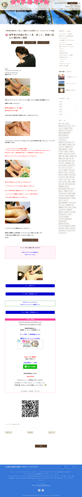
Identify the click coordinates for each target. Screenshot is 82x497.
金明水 (67, 177)
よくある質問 (65, 128)
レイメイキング (69, 167)
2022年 (60, 104)
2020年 (60, 109)
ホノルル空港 (61, 195)
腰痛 (70, 177)
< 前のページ (8, 432)
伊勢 (59, 123)
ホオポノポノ (62, 51)
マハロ (74, 144)
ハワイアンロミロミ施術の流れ (57, 472)
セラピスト (71, 191)
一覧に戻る (30, 432)
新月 (59, 160)
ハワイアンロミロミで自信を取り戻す (65, 219)
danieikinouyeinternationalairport (64, 198)
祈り (70, 158)
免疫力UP (67, 228)
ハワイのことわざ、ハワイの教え (66, 55)
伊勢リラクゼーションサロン (66, 160)
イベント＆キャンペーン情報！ (65, 34)
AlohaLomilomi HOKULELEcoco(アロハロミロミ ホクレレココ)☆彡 (34, 478)
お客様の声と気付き (16, 424)
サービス (69, 126)
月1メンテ (64, 181)
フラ (73, 142)
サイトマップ (41, 480)
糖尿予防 (66, 174)
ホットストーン (62, 42)
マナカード (61, 49)
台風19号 (73, 181)
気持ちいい (61, 191)
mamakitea (73, 198)
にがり (60, 205)
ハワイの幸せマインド (62, 230)
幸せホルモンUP (61, 228)
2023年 (60, 101)
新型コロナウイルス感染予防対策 (66, 36)
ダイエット (61, 200)
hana (73, 163)
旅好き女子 (69, 144)
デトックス (61, 170)
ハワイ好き (70, 149)
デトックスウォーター (72, 202)
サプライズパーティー (71, 165)
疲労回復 (65, 170)
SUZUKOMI (60, 153)
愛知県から (64, 144)
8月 (75, 156)
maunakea (64, 165)
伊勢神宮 (60, 158)
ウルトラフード (71, 172)
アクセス (70, 128)
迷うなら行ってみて (71, 184)
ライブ (65, 179)
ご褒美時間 (66, 191)
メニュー (73, 126)
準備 (63, 184)
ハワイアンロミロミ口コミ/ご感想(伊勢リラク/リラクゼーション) (38, 474)
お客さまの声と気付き (62, 221)
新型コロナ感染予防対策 (63, 202)
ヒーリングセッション (62, 233)
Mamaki (60, 172)
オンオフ (60, 181)
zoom (63, 205)
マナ (59, 167)
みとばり (69, 207)
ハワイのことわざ (71, 170)
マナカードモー (72, 228)
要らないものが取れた (62, 188)
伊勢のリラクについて (62, 126)
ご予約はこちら (72, 3)
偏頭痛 (74, 193)
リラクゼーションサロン (63, 193)
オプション (34, 472)
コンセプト (67, 123)
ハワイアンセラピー (62, 209)
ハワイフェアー (61, 163)
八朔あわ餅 (71, 156)
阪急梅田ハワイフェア (69, 146)
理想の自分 (73, 226)
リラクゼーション (67, 153)
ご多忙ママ (66, 186)
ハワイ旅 (61, 61)
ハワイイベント (61, 146)
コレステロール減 (72, 174)
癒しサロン (66, 151)
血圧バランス (61, 174)
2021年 (60, 106)
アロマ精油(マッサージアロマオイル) (66, 40)
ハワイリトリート (63, 59)
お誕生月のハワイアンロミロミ (64, 223)
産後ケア (69, 193)
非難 (66, 184)
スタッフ (60, 128)
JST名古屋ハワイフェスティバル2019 (65, 142)
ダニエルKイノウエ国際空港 (69, 195)
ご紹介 (60, 144)
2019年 (60, 112)
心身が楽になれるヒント (64, 57)
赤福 (63, 156)
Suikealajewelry (68, 163)
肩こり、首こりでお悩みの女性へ (66, 44)
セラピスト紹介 (70, 476)
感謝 (67, 158)
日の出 (66, 207)
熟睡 (68, 188)
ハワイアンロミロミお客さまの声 (64, 226)
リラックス (61, 179)
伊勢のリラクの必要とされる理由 (64, 132)
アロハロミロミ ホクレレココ (64, 137)
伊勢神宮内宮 (61, 207)
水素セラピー (61, 212)
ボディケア (73, 153)
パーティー (63, 167)
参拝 (64, 158)
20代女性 (74, 207)
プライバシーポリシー (68, 130)
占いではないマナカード (63, 214)
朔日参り (66, 156)
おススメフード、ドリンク (64, 63)
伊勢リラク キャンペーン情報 (70, 212)
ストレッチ (72, 188)
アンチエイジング (62, 177)
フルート (69, 179)
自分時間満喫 (61, 186)
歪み (73, 177)
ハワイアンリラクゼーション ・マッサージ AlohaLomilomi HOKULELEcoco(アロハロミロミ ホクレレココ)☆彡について (34, 476)
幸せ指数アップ (69, 209)
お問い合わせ (61, 130)
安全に (60, 184)
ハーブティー (65, 172)
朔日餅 (60, 156)
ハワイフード (61, 151)
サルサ (73, 179)
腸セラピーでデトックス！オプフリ (66, 46)
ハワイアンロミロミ (8, 424)
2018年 (60, 114)
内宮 (73, 160)
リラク (63, 123)
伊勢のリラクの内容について (63, 135)
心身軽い (69, 181)
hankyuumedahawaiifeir (63, 149)
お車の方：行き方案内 (63, 66)
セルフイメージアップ (71, 230)
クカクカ (69, 214)
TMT (72, 158)
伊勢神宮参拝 (68, 205)
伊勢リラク (72, 151)
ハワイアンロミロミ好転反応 (63, 216)
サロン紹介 (63, 476)
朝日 (72, 205)
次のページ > (51, 432)
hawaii (60, 165)
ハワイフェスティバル (62, 139)
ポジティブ (66, 200)
